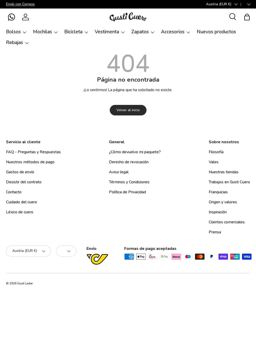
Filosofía (216, 152)
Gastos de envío (20, 172)
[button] (11, 17)
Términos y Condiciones (129, 182)
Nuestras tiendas (223, 172)
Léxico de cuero (19, 212)
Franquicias (218, 192)
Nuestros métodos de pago (30, 162)
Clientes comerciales (227, 222)
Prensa (215, 232)
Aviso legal (118, 172)
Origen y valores (223, 202)
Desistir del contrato (24, 182)
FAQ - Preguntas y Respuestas (33, 152)
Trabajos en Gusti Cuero (229, 182)
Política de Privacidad (127, 192)
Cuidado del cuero (21, 202)
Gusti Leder (25, 283)
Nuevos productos (216, 32)
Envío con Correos (20, 4)
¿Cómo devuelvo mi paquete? (135, 152)
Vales (213, 162)
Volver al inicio (128, 110)
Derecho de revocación (128, 162)
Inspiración (218, 212)
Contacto (14, 192)
